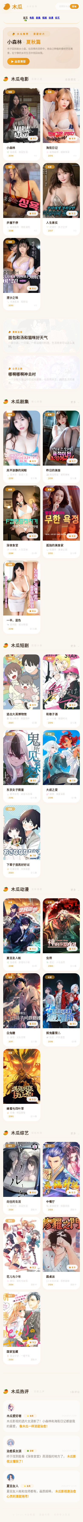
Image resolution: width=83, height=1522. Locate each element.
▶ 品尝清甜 (18, 61)
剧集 (38, 17)
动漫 (51, 17)
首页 (25, 17)
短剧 (44, 17)
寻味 (74, 6)
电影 (32, 17)
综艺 (57, 17)
